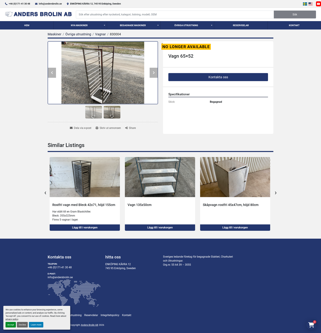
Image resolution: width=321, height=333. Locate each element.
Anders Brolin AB (89, 325)
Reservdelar (241, 25)
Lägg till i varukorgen (84, 227)
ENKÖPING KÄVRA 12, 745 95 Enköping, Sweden (95, 3)
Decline (22, 324)
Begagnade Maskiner (133, 25)
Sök (295, 14)
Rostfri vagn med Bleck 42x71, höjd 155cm (83, 205)
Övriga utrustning (186, 25)
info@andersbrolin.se (50, 3)
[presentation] (45, 193)
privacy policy (12, 319)
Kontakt (294, 25)
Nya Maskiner (79, 25)
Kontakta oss (218, 77)
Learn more (36, 324)
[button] (80, 25)
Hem (26, 25)
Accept (10, 324)
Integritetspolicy (110, 315)
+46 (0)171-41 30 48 (19, 3)
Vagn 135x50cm (139, 205)
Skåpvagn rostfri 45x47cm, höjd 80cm (230, 205)
